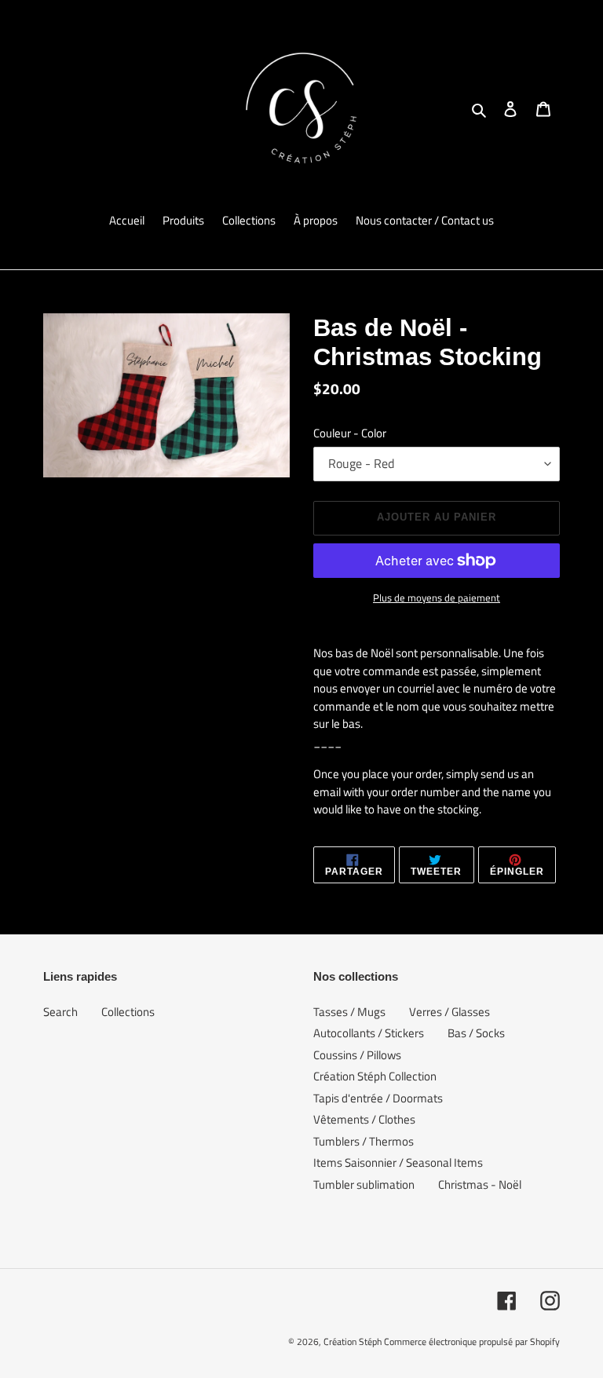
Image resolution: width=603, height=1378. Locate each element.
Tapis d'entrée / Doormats (378, 1098)
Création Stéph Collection (375, 1076)
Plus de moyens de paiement (436, 597)
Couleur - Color (349, 433)
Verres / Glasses (449, 1012)
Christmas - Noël (479, 1184)
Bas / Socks (476, 1033)
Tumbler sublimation (364, 1184)
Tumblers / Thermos (363, 1141)
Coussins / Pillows (357, 1055)
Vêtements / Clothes (364, 1119)
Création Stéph (352, 1341)
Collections (128, 1012)
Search (60, 1012)
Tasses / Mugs (349, 1012)
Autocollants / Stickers (368, 1033)
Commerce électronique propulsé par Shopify (472, 1341)
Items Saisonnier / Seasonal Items (398, 1162)
